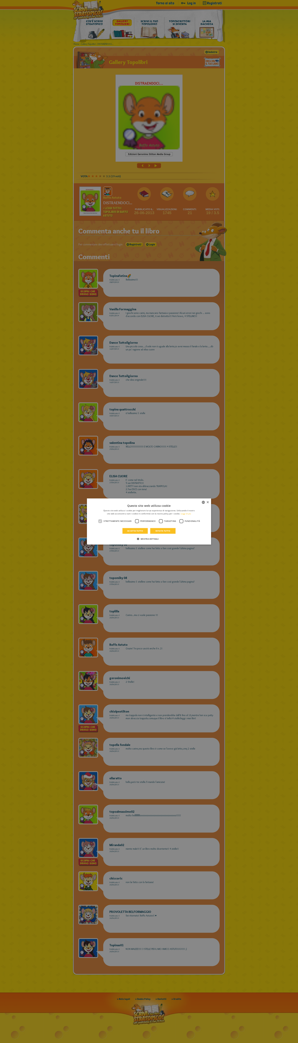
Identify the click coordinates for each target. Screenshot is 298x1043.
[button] (149, 539)
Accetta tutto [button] (135, 530)
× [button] (207, 502)
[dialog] (149, 522)
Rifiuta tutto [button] (163, 530)
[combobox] (203, 502)
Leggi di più (186, 513)
